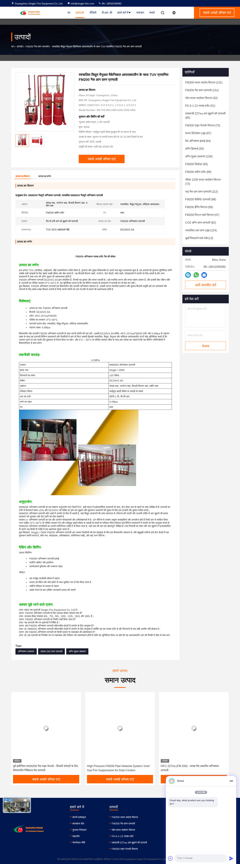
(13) (199, 238)
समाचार (140, 12)
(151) (202, 90)
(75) (202, 125)
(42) (201, 97)
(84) (198, 140)
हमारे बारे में (122, 12)
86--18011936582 (111, 3)
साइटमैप (76, 836)
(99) (199, 207)
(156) (199, 156)
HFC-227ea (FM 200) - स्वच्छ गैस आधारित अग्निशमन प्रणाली (190, 768)
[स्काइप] (188, 275)
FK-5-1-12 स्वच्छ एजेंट (123, 836)
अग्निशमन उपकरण (26, 651)
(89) (198, 171)
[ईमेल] (204, 275)
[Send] (231, 858)
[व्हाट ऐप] (196, 275)
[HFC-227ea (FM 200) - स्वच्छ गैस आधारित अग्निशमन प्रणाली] (194, 728)
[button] (17, 734)
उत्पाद (79, 12)
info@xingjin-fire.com (82, 3)
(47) (202, 214)
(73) (203, 181)
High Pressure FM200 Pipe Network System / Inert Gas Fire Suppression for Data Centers (118, 768)
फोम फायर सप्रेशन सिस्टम (123, 829)
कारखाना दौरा (78, 823)
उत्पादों (19, 46)
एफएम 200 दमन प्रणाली (51, 651)
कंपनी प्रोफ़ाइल (79, 817)
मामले (152, 12)
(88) (200, 199)
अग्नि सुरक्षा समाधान (77, 651)
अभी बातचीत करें (205, 285)
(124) (201, 230)
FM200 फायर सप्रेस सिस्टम (125, 817)
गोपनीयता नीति (78, 842)
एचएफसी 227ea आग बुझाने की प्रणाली (129, 842)
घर (68, 12)
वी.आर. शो (107, 12)
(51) (200, 105)
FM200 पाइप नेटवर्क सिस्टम (125, 848)
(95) (205, 115)
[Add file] (170, 858)
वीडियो (93, 12)
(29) (194, 148)
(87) (198, 133)
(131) (203, 82)
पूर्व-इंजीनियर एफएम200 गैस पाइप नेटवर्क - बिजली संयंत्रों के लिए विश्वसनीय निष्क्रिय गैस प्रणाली (45, 768)
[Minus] (231, 781)
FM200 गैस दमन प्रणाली (37, 46)
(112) (201, 191)
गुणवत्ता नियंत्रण (79, 829)
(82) (200, 222)
